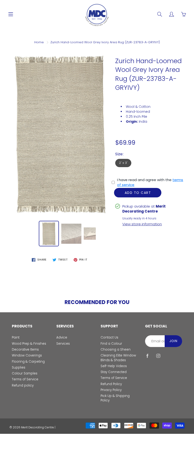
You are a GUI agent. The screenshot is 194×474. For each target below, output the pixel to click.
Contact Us (109, 337)
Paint (15, 337)
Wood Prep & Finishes (29, 343)
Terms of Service (25, 379)
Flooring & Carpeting (28, 361)
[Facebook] (147, 356)
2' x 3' (123, 163)
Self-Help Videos (114, 366)
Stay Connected (114, 372)
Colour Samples (24, 373)
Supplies (18, 367)
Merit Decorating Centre (37, 427)
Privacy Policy (111, 390)
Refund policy (23, 385)
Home (39, 42)
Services (63, 343)
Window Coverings (27, 355)
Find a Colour (111, 343)
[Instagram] (158, 356)
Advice (61, 337)
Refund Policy (111, 384)
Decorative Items (25, 349)
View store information (142, 224)
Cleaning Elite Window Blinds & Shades (118, 357)
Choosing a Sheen (116, 349)
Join (173, 341)
